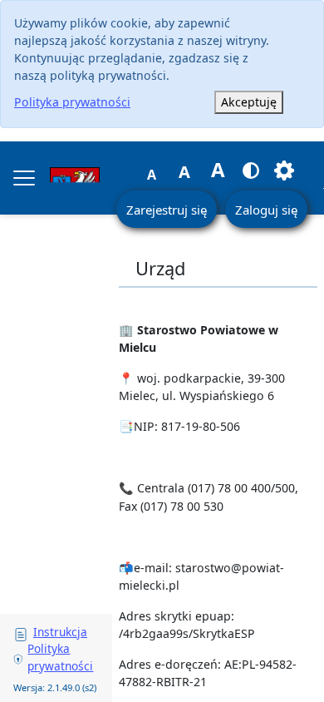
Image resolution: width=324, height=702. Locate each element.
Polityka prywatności (72, 102)
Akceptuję (249, 102)
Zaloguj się (266, 209)
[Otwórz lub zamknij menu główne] (24, 178)
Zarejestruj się (166, 209)
